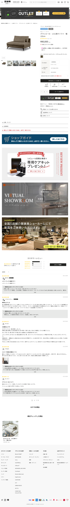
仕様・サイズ (7, 122)
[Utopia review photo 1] (5, 360)
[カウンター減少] (41, 91)
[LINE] (8, 500)
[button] (42, 2)
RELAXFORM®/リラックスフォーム (53, 26)
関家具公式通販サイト (5, 23)
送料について (50, 106)
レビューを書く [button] (58, 264)
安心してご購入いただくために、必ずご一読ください (17, 130)
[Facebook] (2, 500)
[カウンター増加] (47, 91)
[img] (5, 276)
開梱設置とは (61, 104)
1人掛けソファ (15, 23)
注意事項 (6, 126)
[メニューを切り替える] (2, 2)
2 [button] (34, 400)
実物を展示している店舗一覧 (54, 80)
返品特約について (47, 112)
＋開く (35, 292)
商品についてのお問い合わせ (50, 109)
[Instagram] (5, 500)
